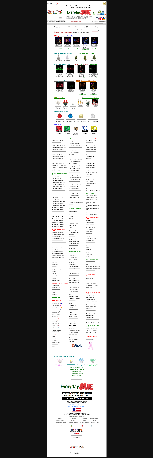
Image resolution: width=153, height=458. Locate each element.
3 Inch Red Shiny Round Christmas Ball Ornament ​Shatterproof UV (59, 120)
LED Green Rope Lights (67, 132)
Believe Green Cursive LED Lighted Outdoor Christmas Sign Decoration (59, 74)
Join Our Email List (94, 418)
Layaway (75, 16)
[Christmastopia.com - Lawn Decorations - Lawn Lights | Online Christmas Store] (59, 314)
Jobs (67, 18)
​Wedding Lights (55, 327)
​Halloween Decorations (56, 307)
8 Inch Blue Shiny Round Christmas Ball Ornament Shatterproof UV (70, 120)
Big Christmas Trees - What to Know (77, 416)
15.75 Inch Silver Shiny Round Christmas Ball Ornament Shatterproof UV (93, 120)
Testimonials (84, 418)
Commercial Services (69, 16)
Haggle (84, 420)
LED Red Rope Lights (59, 132)
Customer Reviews (85, 17)
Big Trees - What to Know (82, 18)
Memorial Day (54, 318)
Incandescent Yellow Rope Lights (94, 132)
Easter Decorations (55, 305)
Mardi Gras (54, 316)
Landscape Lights (55, 312)
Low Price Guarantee (69, 17)
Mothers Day (54, 321)
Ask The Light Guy (95, 422)
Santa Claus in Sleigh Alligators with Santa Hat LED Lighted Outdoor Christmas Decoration (93, 74)
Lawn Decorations (55, 314)
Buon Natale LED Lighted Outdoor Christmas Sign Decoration (70, 74)
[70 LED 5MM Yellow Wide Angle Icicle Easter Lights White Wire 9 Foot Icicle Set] (71, 363)
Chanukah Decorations (56, 303)
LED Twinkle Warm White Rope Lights (76, 133)
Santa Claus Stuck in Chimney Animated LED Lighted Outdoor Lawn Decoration (81, 74)
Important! (49, 21)
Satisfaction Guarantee (77, 17)
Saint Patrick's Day (55, 323)
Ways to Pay (95, 420)
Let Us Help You (73, 418)
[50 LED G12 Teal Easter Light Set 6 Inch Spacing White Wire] (82, 363)
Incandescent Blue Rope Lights (84, 132)
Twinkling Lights (89, 254)
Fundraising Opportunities (72, 18)
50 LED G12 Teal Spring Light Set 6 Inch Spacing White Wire (81, 365)
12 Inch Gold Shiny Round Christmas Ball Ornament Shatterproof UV (81, 120)
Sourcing (60, 418)
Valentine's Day (55, 325)
